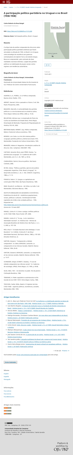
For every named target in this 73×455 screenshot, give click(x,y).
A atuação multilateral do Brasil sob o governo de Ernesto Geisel (41, 339)
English (6, 374)
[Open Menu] (4, 2)
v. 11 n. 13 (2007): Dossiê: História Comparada (28, 7)
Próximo (64, 351)
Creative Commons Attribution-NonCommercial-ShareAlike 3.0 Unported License (56, 113)
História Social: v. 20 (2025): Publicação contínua (23, 318)
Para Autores (7, 394)
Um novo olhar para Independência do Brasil (53, 315)
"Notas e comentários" (25, 311)
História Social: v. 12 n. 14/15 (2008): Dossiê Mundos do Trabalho (33, 308)
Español (6, 376)
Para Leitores (7, 391)
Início (5, 7)
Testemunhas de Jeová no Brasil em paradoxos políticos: (44, 344)
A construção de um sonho (34, 334)
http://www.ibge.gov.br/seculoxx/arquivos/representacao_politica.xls (26, 205)
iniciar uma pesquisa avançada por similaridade (31, 355)
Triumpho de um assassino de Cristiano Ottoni (36, 320)
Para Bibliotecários (9, 397)
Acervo (11, 7)
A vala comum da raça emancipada (34, 330)
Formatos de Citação (52, 134)
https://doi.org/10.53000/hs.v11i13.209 (19, 31)
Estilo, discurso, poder (24, 325)
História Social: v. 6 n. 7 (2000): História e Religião (48, 303)
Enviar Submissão (10, 362)
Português (7, 379)
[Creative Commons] (8, 423)
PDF (48, 65)
